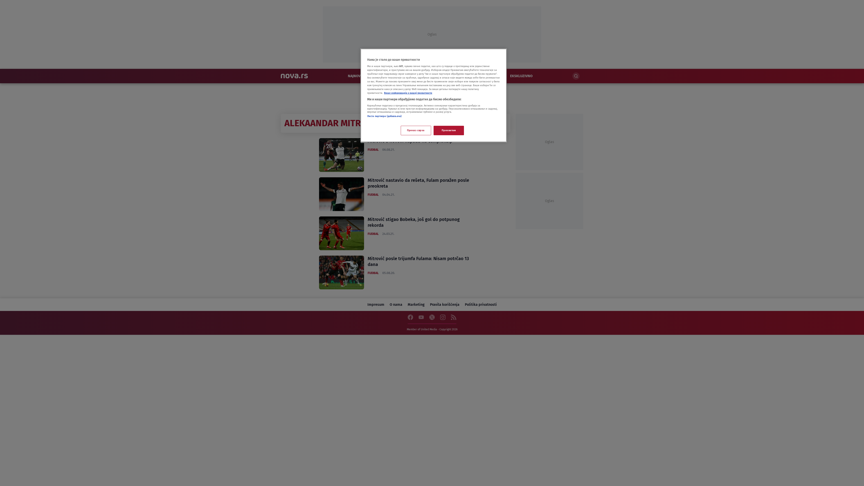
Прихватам (449, 130)
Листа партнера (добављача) (384, 116)
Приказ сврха (416, 130)
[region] (433, 95)
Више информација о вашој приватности (408, 92)
